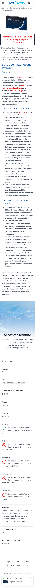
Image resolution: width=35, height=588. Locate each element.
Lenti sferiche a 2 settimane (13, 383)
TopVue (23, 85)
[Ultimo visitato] (33, 3)
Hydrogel (21, 112)
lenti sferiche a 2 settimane (12, 88)
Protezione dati (23, 561)
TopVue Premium (22, 77)
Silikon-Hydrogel (17, 91)
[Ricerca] (29, 3)
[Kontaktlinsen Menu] (3, 3)
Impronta (9, 561)
